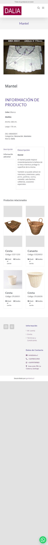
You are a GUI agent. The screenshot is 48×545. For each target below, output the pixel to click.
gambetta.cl (30, 378)
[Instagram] (5, 326)
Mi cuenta (31, 331)
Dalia (13, 139)
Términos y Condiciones (32, 339)
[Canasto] (35, 226)
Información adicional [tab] (8, 155)
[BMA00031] (24, 57)
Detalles (17, 259)
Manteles (27, 136)
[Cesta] (13, 226)
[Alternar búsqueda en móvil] (38, 8)
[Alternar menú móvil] (43, 8)
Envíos (29, 334)
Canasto (33, 250)
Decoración (18, 136)
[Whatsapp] (12, 326)
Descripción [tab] (8, 149)
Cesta (8, 250)
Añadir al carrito (9, 261)
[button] (42, 539)
